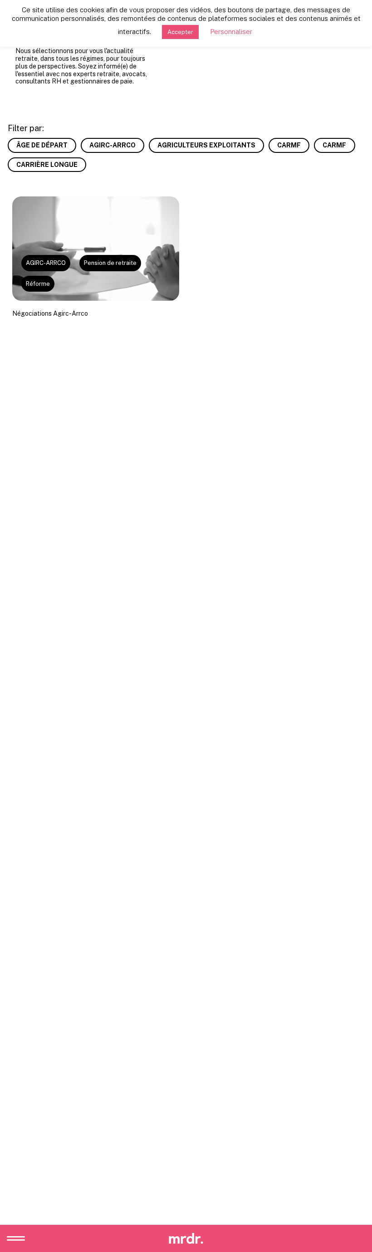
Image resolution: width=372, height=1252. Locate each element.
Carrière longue (47, 164)
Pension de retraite (110, 262)
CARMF (289, 145)
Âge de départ (42, 145)
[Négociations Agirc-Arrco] (95, 248)
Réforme (38, 283)
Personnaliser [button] (231, 31)
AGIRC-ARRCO (112, 145)
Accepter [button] (180, 32)
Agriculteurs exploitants (206, 145)
